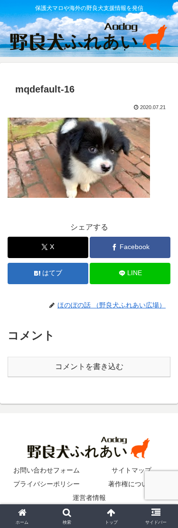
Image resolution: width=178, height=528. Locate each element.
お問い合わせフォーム (46, 470)
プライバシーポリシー (46, 484)
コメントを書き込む (89, 366)
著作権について (131, 484)
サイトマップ (131, 470)
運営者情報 (89, 497)
